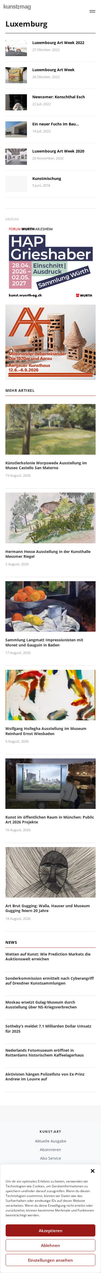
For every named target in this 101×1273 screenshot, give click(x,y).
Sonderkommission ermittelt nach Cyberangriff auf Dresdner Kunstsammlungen (49, 981)
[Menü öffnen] (92, 11)
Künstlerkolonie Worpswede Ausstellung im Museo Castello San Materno (46, 465)
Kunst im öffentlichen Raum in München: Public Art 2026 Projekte (49, 819)
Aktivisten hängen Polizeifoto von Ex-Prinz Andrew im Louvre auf (45, 1077)
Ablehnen (50, 1245)
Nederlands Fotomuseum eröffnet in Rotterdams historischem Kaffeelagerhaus (44, 1053)
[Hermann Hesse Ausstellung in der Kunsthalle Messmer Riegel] (50, 540)
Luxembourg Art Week (53, 69)
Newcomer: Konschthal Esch (58, 96)
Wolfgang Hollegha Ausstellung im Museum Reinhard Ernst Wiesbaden (45, 731)
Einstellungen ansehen (50, 1260)
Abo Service (50, 1158)
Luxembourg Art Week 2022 (58, 42)
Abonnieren (50, 1149)
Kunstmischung (46, 178)
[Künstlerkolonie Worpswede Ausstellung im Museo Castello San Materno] (50, 451)
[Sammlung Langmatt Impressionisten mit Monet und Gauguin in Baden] (50, 628)
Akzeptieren (50, 1230)
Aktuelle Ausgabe (50, 1141)
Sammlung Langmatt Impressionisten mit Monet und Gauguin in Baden (44, 642)
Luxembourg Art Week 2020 (58, 151)
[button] (92, 1171)
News (11, 942)
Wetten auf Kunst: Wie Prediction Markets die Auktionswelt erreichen (47, 956)
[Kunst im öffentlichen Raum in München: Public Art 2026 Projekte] (50, 805)
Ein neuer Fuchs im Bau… (55, 123)
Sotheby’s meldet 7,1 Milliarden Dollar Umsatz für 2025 (48, 1028)
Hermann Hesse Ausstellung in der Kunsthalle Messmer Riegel (47, 554)
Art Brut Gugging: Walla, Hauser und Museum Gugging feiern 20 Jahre (47, 908)
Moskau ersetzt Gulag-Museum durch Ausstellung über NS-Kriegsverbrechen (41, 1005)
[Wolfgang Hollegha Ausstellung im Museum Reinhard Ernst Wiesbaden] (50, 717)
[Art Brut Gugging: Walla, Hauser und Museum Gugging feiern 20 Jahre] (50, 894)
